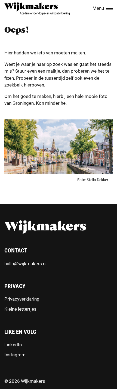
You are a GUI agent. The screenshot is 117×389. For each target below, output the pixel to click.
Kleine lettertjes (20, 309)
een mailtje (49, 71)
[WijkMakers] (37, 8)
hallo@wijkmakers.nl (25, 263)
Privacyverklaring (21, 299)
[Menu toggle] (109, 8)
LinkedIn (13, 344)
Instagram (15, 354)
